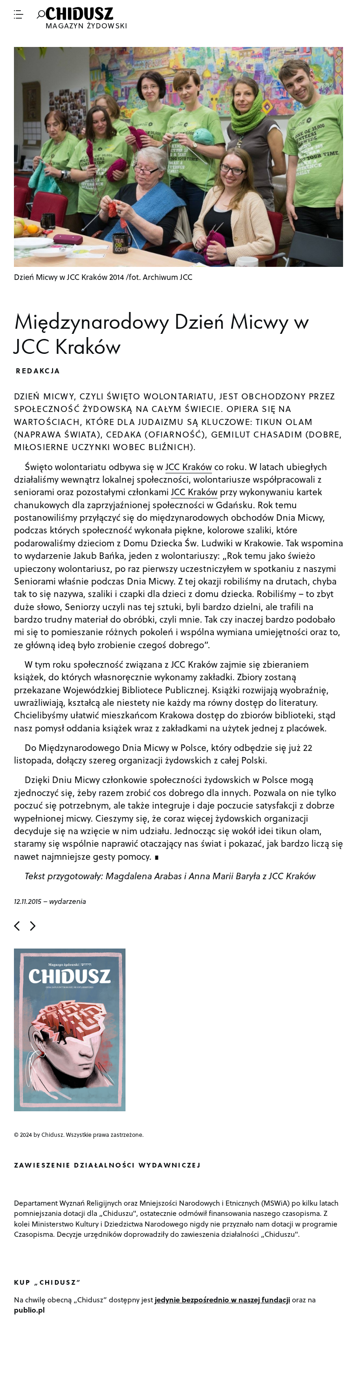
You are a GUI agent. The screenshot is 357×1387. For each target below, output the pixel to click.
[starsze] (33, 926)
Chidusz (80, 13)
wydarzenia (67, 901)
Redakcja (38, 370)
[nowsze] (17, 926)
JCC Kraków (188, 466)
